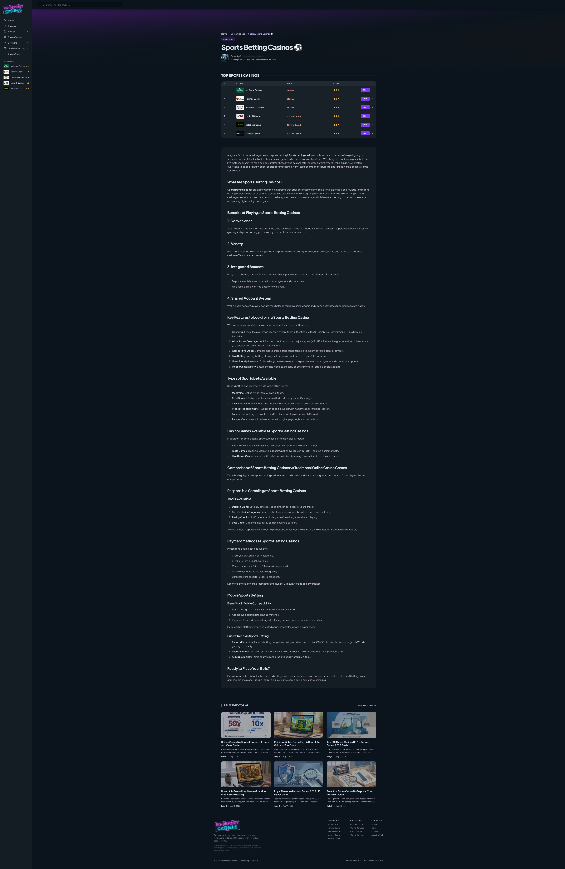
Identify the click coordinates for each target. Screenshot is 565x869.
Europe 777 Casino (335, 831)
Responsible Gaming (373, 861)
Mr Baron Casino (334, 824)
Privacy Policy (353, 861)
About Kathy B (377, 835)
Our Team (375, 831)
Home (9, 20)
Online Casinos (238, 33)
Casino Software (357, 835)
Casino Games (356, 831)
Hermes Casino (334, 828)
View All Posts (367, 705)
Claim (365, 90)
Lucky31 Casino (334, 835)
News (374, 828)
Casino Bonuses (357, 828)
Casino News (12, 53)
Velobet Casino (334, 838)
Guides (375, 824)
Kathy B (237, 56)
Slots (235, 445)
